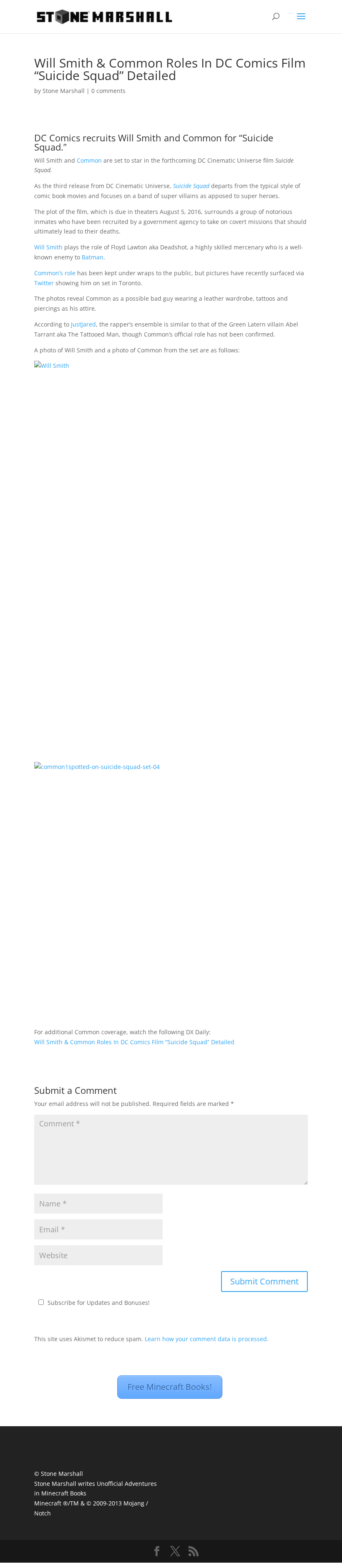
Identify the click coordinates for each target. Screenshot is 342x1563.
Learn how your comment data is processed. (207, 1339)
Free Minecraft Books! (170, 1386)
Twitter (44, 283)
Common (89, 160)
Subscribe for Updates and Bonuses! (99, 1303)
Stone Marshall (64, 91)
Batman (92, 257)
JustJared (83, 324)
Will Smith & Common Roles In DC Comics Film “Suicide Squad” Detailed (134, 1042)
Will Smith (48, 247)
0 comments (108, 91)
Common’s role (54, 273)
